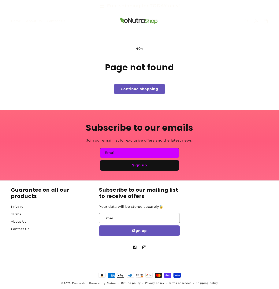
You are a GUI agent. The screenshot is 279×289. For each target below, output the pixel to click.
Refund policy (130, 283)
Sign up (139, 165)
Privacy (17, 207)
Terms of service (180, 283)
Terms (16, 214)
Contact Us (20, 229)
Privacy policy (154, 283)
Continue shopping (139, 89)
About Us (19, 221)
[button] (247, 21)
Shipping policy (207, 283)
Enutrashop (80, 283)
